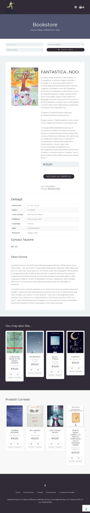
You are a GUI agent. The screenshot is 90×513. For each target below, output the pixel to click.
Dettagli (11, 377)
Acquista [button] (18, 377)
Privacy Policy (51, 492)
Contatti (40, 492)
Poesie (39, 30)
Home (33, 30)
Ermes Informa (28, 492)
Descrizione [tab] (19, 256)
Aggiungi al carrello (59, 176)
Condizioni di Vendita (66, 492)
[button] (36, 69)
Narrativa (51, 189)
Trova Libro (66, 49)
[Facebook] (45, 485)
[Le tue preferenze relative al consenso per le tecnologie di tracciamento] (86, 509)
